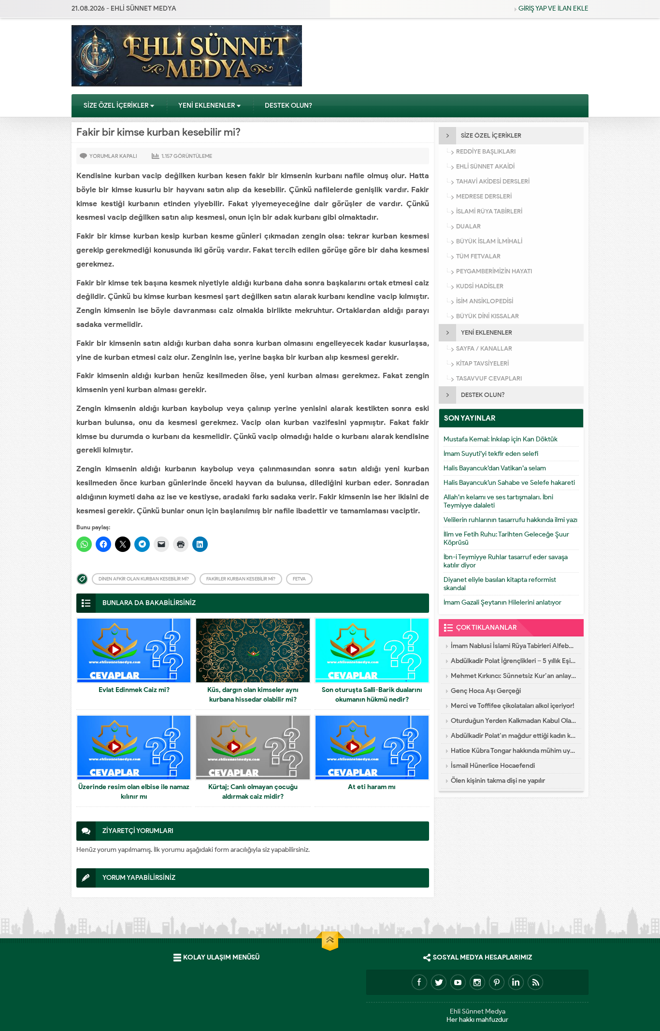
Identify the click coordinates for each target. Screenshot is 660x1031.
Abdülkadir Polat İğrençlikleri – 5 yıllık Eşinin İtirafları (513, 661)
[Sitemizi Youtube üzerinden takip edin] (458, 982)
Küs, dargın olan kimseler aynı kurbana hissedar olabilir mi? (253, 695)
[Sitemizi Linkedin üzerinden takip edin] (516, 982)
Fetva (299, 579)
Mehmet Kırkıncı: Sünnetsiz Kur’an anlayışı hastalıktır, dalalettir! (513, 676)
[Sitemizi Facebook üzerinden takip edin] (419, 982)
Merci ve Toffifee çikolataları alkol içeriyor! (512, 706)
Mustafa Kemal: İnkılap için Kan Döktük (501, 439)
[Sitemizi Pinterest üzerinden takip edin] (496, 982)
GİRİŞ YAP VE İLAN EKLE (553, 8)
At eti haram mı (372, 787)
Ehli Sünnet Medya (477, 1011)
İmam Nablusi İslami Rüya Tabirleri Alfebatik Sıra (513, 646)
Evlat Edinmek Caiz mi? (134, 690)
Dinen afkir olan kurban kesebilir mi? (144, 579)
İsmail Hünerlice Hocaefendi (493, 766)
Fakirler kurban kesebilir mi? (240, 579)
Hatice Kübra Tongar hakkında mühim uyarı (513, 751)
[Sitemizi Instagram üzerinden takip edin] (477, 982)
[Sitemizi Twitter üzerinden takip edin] (438, 982)
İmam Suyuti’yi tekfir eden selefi (491, 454)
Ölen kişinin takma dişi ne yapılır (498, 781)
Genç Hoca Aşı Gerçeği (486, 691)
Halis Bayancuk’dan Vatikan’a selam (495, 468)
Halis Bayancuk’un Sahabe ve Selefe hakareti (509, 483)
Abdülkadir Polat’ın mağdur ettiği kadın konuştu (513, 736)
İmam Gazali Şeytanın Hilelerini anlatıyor (502, 602)
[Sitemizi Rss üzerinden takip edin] (535, 982)
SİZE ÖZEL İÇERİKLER (116, 105)
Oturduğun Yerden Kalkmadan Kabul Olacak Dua (513, 721)
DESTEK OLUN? (288, 105)
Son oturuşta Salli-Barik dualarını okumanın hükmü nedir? (372, 695)
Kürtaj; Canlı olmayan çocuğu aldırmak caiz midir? (253, 792)
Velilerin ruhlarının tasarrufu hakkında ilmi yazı (510, 520)
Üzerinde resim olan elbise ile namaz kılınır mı (133, 792)
